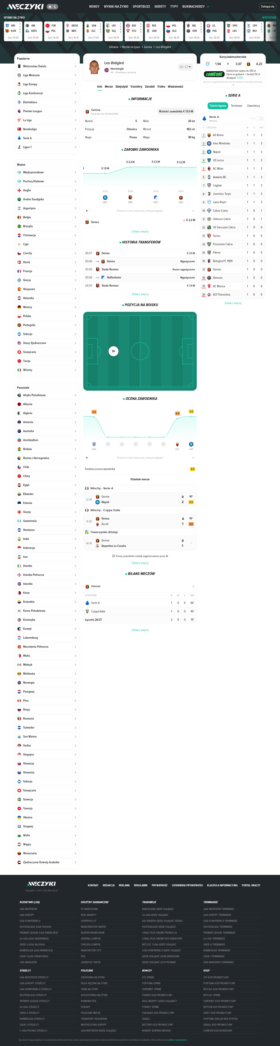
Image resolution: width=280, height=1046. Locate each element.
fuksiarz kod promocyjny (158, 1013)
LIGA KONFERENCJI (30, 921)
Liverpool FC (88, 921)
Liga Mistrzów (28, 909)
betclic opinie (211, 995)
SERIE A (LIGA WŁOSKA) (32, 944)
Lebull (146, 1019)
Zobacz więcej (140, 231)
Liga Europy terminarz (217, 915)
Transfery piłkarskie (94, 1019)
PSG (83, 956)
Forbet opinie (150, 1007)
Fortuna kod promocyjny (219, 983)
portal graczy (251, 885)
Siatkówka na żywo (93, 977)
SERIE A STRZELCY (30, 1013)
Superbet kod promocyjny (219, 1001)
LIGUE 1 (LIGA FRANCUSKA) (34, 956)
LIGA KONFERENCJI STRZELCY (36, 989)
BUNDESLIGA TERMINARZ (216, 950)
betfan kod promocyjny (218, 1007)
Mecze (109, 86)
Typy (174, 6)
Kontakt (93, 885)
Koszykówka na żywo (94, 995)
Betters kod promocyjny (157, 1024)
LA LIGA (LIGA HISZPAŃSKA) (34, 938)
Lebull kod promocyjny (218, 1024)
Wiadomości (175, 86)
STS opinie (148, 977)
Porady (85, 1007)
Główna (113, 47)
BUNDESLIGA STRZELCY (32, 1019)
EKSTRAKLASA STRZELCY (33, 995)
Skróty (160, 6)
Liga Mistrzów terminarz (218, 909)
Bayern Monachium (92, 932)
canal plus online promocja (159, 932)
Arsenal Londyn (90, 938)
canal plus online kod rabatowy (162, 938)
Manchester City (91, 950)
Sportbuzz (141, 6)
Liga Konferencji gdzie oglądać (161, 950)
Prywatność (160, 885)
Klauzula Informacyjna (222, 885)
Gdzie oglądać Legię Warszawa (161, 956)
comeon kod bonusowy (217, 1030)
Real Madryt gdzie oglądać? (159, 1001)
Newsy (94, 6)
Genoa (148, 47)
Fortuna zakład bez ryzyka (220, 1019)
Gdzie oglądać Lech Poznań (158, 962)
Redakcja (109, 885)
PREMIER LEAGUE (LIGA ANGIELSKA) (39, 932)
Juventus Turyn (90, 962)
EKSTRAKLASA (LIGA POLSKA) (35, 927)
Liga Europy (27, 915)
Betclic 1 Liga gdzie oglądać (159, 944)
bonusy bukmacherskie (156, 1030)
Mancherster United (93, 927)
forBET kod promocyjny (157, 995)
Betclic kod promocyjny (218, 989)
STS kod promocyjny (216, 977)
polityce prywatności (178, 1040)
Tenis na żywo (89, 989)
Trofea (161, 86)
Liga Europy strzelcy (33, 983)
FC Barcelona (89, 909)
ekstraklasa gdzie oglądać (159, 927)
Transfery (136, 86)
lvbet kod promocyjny (217, 1013)
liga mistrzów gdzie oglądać (98, 1030)
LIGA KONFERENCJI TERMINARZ (220, 921)
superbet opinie (151, 989)
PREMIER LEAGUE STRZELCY (35, 1001)
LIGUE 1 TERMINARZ (213, 956)
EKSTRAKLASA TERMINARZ (217, 927)
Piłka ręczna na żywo (94, 983)
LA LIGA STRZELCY (29, 1007)
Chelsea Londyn (90, 944)
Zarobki (150, 86)
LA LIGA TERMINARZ (214, 938)
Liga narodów (28, 962)
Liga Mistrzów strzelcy (34, 977)
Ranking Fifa (88, 1001)
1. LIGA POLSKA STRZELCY (33, 1030)
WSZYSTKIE (269, 18)
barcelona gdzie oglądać (158, 909)
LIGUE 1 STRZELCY (29, 1024)
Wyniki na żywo (116, 6)
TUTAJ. (240, 78)
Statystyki (122, 86)
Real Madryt (88, 915)
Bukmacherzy (193, 6)
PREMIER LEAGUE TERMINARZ (219, 932)
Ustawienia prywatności (187, 885)
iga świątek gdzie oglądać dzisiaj (162, 921)
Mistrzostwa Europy (94, 1024)
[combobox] (185, 67)
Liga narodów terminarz (218, 962)
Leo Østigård (163, 47)
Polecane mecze (90, 1013)
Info (99, 86)
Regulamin (140, 885)
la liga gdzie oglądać (155, 915)
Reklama (124, 885)
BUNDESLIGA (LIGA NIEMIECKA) (36, 950)
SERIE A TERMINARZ (214, 944)
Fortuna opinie (151, 983)
